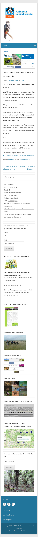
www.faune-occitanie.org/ (12, 217)
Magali (23, 80)
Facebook (4, 504)
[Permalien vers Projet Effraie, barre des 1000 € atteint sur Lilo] (19, 59)
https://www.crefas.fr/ (15, 285)
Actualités (11, 159)
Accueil (5, 499)
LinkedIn (13, 504)
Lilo (29, 159)
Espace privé (7, 519)
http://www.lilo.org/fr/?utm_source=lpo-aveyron (18, 155)
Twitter (9, 504)
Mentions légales (8, 515)
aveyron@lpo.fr (13, 198)
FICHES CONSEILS (11, 295)
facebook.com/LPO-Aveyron (21, 203)
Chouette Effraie (23, 159)
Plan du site (7, 510)
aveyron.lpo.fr (12, 201)
